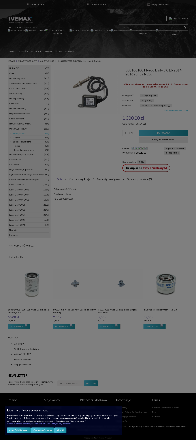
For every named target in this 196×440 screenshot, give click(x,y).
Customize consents (42, 430)
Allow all (60, 430)
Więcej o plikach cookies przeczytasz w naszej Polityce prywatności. (39, 423)
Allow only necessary (19, 430)
